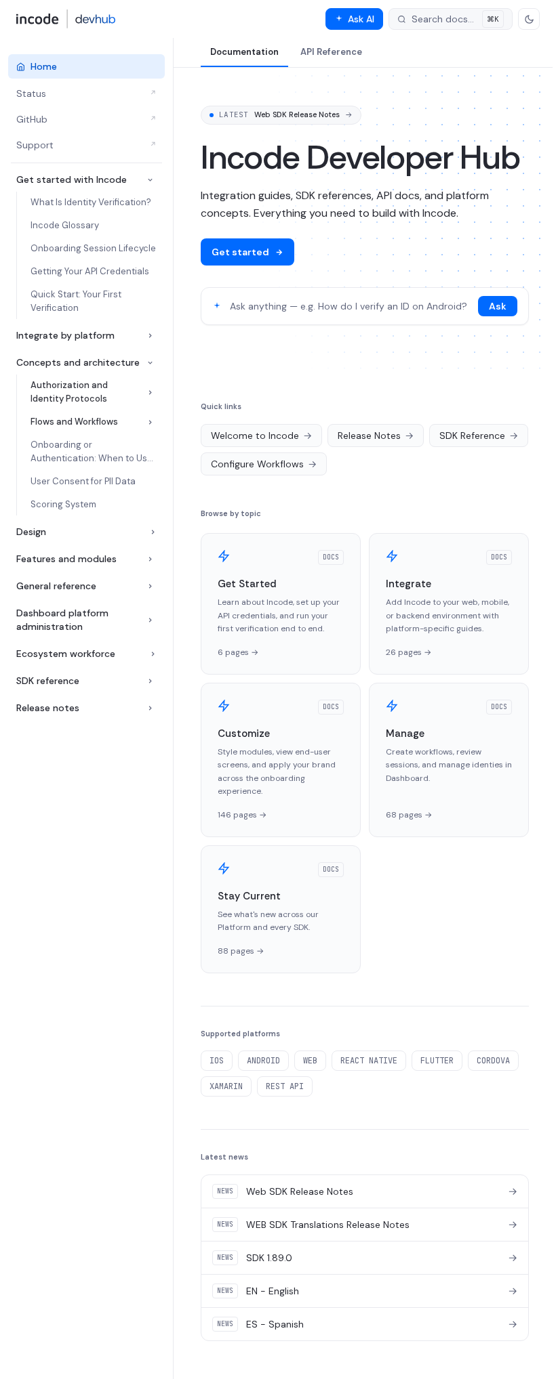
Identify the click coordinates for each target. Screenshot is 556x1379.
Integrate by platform (65, 335)
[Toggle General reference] (150, 586)
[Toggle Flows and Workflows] (150, 422)
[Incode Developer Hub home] (66, 18)
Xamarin (226, 1086)
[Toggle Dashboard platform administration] (150, 620)
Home (44, 66)
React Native (368, 1060)
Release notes (47, 708)
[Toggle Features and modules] (150, 559)
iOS (217, 1060)
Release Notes (376, 435)
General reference (56, 586)
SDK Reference (478, 435)
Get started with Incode (71, 179)
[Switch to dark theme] (529, 19)
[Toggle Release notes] (150, 708)
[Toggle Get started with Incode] (150, 179)
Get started (240, 252)
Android (263, 1060)
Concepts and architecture (78, 362)
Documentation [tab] (244, 52)
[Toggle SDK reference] (150, 681)
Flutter (437, 1060)
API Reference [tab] (331, 52)
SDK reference (47, 681)
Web (310, 1060)
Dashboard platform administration (62, 620)
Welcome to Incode (261, 435)
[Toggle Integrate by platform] (150, 335)
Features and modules (66, 559)
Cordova (493, 1060)
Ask (498, 306)
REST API (285, 1086)
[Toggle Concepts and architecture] (150, 362)
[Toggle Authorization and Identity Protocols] (150, 392)
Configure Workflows (264, 464)
